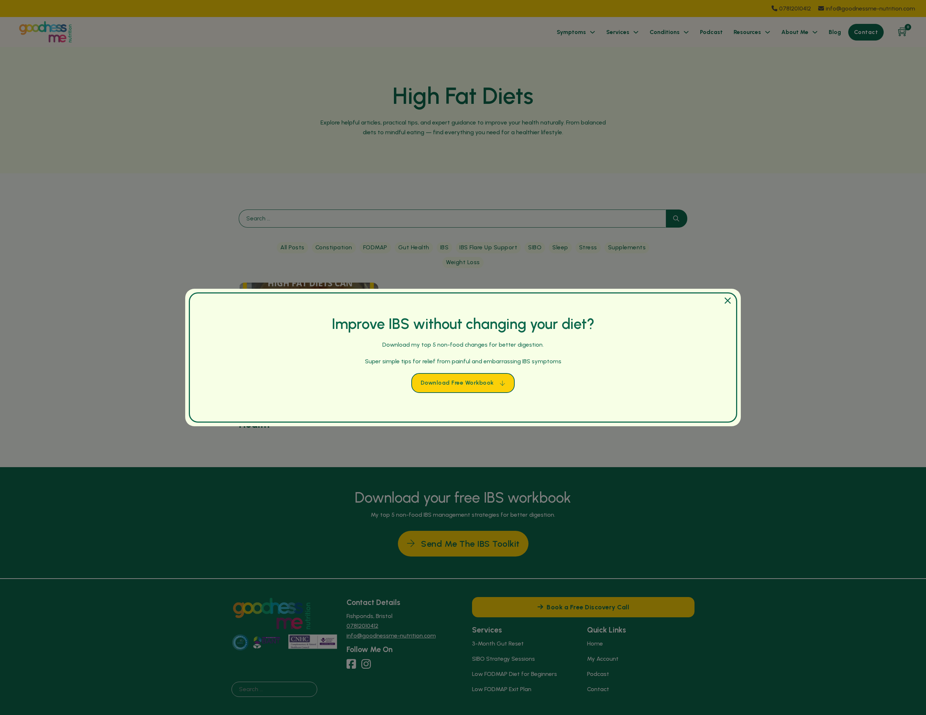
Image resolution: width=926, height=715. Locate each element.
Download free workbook (457, 382)
